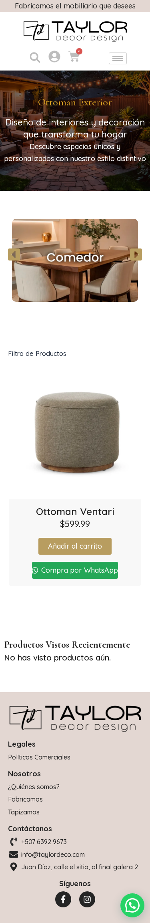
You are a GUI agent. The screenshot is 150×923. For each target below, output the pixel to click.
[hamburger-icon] (118, 58)
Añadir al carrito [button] (75, 546)
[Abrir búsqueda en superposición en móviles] (34, 58)
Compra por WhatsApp (78, 570)
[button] (14, 254)
